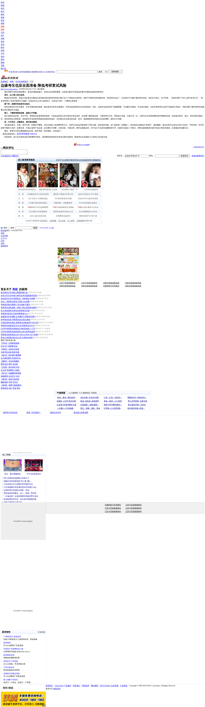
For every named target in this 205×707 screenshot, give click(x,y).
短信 (2, 56)
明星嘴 (11, 346)
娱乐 (2, 11)
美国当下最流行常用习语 (63, 194)
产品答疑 (123, 686)
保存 (2, 233)
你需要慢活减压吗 (63, 216)
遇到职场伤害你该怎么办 (63, 212)
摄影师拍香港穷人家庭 (48, 189)
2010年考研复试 (21, 81)
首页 (2, 2)
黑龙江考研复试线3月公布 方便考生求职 (17, 338)
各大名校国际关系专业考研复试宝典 (15, 311)
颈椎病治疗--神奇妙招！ (137, 397)
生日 (18, 376)
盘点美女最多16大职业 (89, 207)
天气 (2, 53)
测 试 (21, 216)
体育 (2, 8)
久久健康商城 (84, 393)
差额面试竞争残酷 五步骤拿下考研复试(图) (18, 317)
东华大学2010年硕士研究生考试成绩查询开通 (19, 295)
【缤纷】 (4, 349)
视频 (2, 26)
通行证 (3, 68)
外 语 (21, 194)
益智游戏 (4, 388)
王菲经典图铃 (13, 361)
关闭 (2, 243)
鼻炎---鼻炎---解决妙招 (66, 397)
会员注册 (114, 686)
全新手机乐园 (6, 352)
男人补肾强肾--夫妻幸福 (137, 401)
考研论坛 (33, 134)
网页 (5, 228)
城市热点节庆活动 (10, 412)
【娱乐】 (4, 355)
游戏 (2, 38)
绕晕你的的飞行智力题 (88, 216)
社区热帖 (81, 160)
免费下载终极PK (15, 385)
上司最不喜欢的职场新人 (38, 203)
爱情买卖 (4, 364)
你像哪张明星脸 (14, 373)
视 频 (21, 207)
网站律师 (94, 686)
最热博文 (89, 160)
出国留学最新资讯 (70, 160)
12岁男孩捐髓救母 (91, 189)
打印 (2, 241)
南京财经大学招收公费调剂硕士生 (14, 292)
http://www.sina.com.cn (9, 89)
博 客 (21, 203)
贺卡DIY (4, 346)
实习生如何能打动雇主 (88, 203)
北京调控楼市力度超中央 (11, 358)
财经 (2, 14)
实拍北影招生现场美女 (27, 189)
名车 (18, 367)
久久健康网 (73, 393)
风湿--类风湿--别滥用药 (89, 401)
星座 (2, 50)
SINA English (105, 686)
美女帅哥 (12, 367)
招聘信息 (85, 686)
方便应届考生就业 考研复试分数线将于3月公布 (19, 323)
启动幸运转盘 (13, 349)
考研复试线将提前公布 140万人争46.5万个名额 (19, 335)
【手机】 (4, 343)
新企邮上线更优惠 (81, 412)
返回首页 (4, 246)
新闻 (2, 5)
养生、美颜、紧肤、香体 (90, 408)
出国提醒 (52, 221)
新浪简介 (49, 686)
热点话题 (61, 221)
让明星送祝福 (13, 343)
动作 (10, 388)
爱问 (2, 59)
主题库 (17, 370)
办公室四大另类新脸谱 (38, 212)
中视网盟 (61, 393)
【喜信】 (4, 379)
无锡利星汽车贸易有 (111, 286)
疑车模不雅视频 (14, 355)
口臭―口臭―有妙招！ (113, 397)
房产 (2, 35)
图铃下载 (4, 340)
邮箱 (2, 62)
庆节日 (15, 382)
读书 (2, 44)
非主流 (3, 370)
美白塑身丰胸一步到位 (137, 405)
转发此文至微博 (83, 145)
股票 (2, 17)
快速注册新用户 (198, 156)
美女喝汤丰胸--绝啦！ (136, 408)
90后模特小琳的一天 (69, 189)
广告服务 (67, 686)
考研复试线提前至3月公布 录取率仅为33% (17, 326)
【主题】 (4, 367)
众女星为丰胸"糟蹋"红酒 (66, 405)
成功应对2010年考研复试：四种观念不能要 (18, 298)
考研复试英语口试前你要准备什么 (14, 314)
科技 (2, 20)
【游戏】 (4, 385)
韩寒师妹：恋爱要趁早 (63, 203)
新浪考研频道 (23, 134)
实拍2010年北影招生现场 (88, 198)
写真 (10, 382)
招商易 (94, 393)
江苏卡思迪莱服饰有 (67, 283)
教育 (2, 47)
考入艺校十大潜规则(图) (38, 198)
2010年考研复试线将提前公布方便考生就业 (18, 332)
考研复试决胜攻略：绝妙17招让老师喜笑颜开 (19, 307)
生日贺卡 (12, 376)
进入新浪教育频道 (26, 160)
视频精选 (96, 160)
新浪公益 (12, 340)
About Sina (59, 686)
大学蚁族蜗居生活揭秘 (65, 207)
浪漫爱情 (10, 370)
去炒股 (15, 364)
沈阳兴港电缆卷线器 (111, 283)
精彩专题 (15, 352)
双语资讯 (43, 221)
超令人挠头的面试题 (38, 216)
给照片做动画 (13, 379)
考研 (12, 81)
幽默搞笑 (4, 382)
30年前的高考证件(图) (63, 198)
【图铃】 (4, 361)
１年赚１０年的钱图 (65, 408)
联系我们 (76, 686)
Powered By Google (47, 228)
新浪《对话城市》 (34, 412)
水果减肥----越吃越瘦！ (89, 405)
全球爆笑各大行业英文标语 (38, 194)
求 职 (21, 212)
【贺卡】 (4, 373)
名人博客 (70, 221)
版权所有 (57, 689)
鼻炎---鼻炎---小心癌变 (113, 401)
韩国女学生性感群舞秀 (39, 207)
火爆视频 (79, 221)
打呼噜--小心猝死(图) (112, 408)
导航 (2, 65)
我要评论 (10, 156)
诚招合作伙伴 (55, 412)
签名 (16, 346)
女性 (2, 41)
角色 (18, 388)
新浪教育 (4, 81)
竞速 (14, 388)
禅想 (10, 364)
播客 (2, 29)
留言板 (3, 230)
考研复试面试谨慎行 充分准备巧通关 (15, 304)
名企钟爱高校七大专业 (88, 212)
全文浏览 (4, 236)
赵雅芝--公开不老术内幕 (66, 401)
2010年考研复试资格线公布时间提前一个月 (18, 329)
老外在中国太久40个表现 (88, 194)
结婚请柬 (4, 376)
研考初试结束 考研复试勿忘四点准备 (15, 320)
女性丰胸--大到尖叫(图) (89, 397)
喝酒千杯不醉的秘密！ (113, 405)
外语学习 (59, 160)
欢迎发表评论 (198, 147)
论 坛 (21, 198)
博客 (2, 23)
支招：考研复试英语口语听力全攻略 (15, 301)
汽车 (2, 32)
